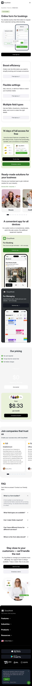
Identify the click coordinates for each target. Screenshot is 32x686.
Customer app (15, 250)
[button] (8, 214)
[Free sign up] (16, 71)
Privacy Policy (13, 682)
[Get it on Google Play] (16, 657)
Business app (15, 305)
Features (9, 7)
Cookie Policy (6, 682)
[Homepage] (5, 2)
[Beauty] (11, 200)
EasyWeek (3, 7)
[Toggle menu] (30, 3)
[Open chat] (29, 683)
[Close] (28, 671)
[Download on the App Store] (16, 651)
